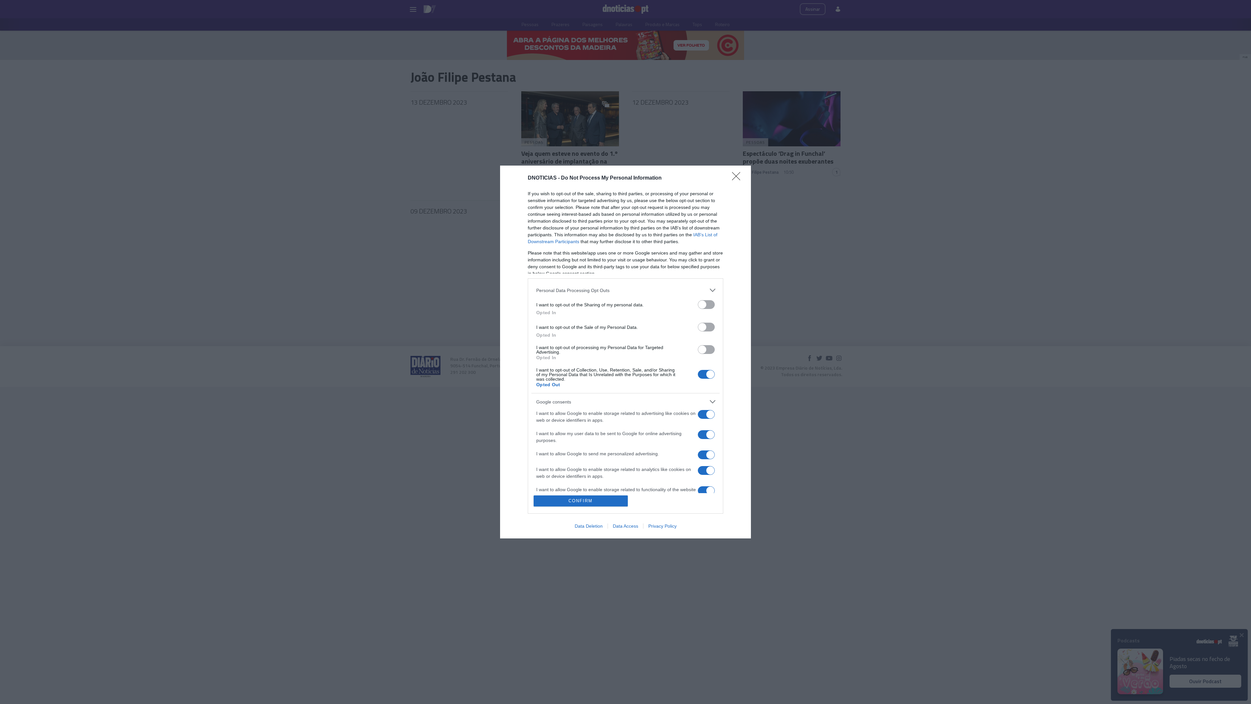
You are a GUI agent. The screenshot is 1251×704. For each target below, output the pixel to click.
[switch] (706, 304)
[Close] (738, 178)
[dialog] (625, 352)
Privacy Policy (662, 526)
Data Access (625, 526)
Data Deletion (589, 526)
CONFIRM (580, 500)
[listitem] (625, 290)
